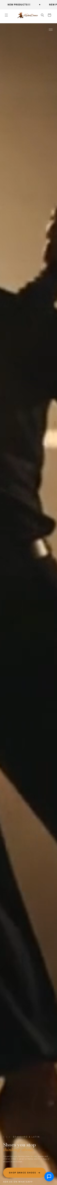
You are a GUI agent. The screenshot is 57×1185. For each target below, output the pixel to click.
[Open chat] (49, 1176)
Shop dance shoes (22, 1172)
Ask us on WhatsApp (18, 1181)
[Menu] (51, 29)
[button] (6, 15)
